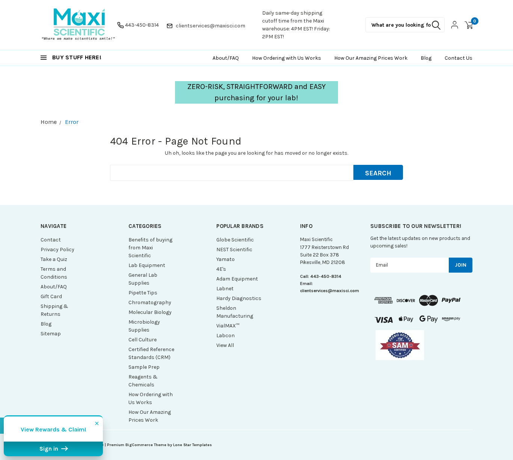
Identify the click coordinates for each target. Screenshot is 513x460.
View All (225, 345)
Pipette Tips (142, 293)
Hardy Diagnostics (238, 298)
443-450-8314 (142, 25)
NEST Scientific (234, 249)
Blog (46, 324)
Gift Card (51, 296)
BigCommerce (139, 444)
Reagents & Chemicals (143, 381)
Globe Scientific (235, 240)
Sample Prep (144, 367)
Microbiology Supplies (144, 326)
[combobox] (405, 24)
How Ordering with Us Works (150, 398)
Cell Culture (142, 339)
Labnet (225, 288)
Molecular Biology (150, 312)
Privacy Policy (57, 249)
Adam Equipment (237, 279)
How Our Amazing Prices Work (149, 416)
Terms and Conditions (54, 273)
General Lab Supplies (142, 279)
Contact (51, 240)
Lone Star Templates (192, 444)
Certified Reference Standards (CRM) (151, 353)
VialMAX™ (227, 326)
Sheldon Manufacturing (234, 312)
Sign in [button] (49, 448)
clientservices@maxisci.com (210, 26)
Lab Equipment (146, 265)
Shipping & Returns (54, 310)
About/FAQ (54, 287)
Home (49, 121)
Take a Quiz (54, 259)
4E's (221, 269)
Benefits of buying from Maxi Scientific (150, 248)
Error (71, 121)
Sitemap (51, 333)
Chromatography (149, 302)
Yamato (225, 259)
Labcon (225, 335)
